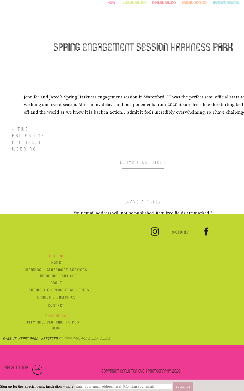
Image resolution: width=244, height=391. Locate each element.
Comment (143, 224)
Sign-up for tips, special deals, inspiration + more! (37, 386)
